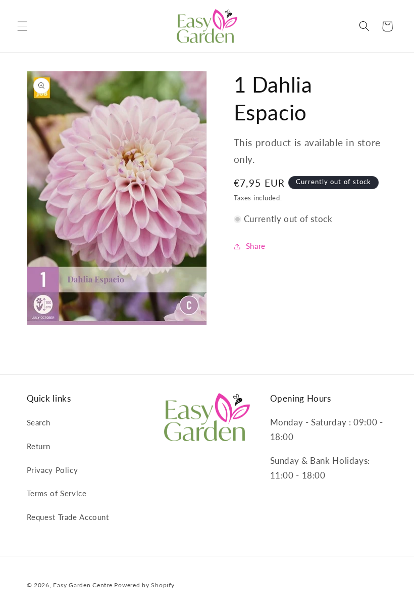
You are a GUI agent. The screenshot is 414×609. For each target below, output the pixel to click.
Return (38, 446)
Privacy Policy (52, 469)
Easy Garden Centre (82, 585)
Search (38, 422)
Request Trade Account (68, 516)
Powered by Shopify (144, 585)
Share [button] (256, 245)
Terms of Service (57, 493)
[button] (22, 26)
